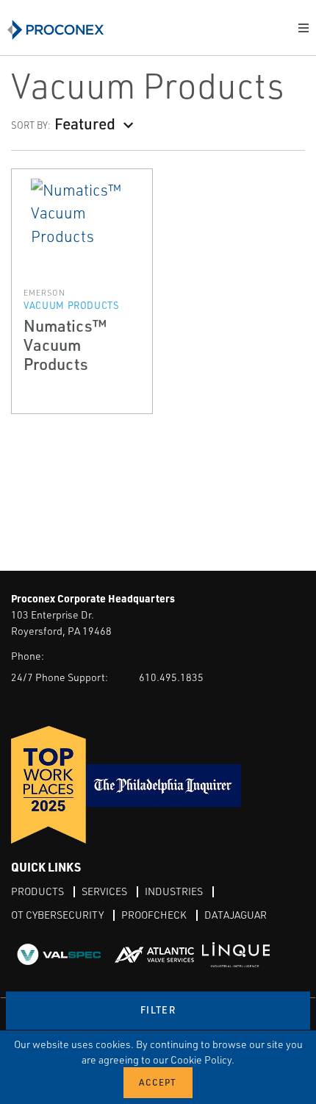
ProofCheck (154, 914)
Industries (174, 891)
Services (104, 891)
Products (37, 891)
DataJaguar (235, 914)
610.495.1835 (171, 677)
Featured (84, 123)
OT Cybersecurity (57, 914)
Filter (158, 1010)
